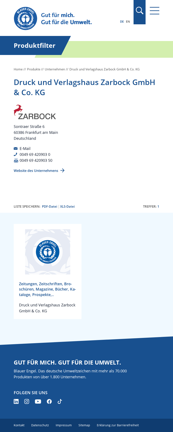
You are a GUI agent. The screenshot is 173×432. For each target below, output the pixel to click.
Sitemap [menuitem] (84, 425)
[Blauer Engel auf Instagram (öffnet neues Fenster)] (26, 401)
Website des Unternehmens (36, 170)
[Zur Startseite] (65, 19)
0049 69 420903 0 (35, 154)
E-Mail (25, 148)
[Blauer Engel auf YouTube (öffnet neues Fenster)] (38, 401)
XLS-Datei (67, 206)
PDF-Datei (49, 206)
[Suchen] (139, 10)
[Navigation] (154, 11)
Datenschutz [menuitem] (40, 425)
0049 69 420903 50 (36, 160)
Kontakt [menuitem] (19, 425)
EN (128, 21)
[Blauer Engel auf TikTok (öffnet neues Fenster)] (59, 401)
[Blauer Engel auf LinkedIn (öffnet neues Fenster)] (16, 401)
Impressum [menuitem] (64, 425)
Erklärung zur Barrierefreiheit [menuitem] (118, 425)
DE (122, 21)
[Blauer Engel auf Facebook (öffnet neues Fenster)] (49, 401)
